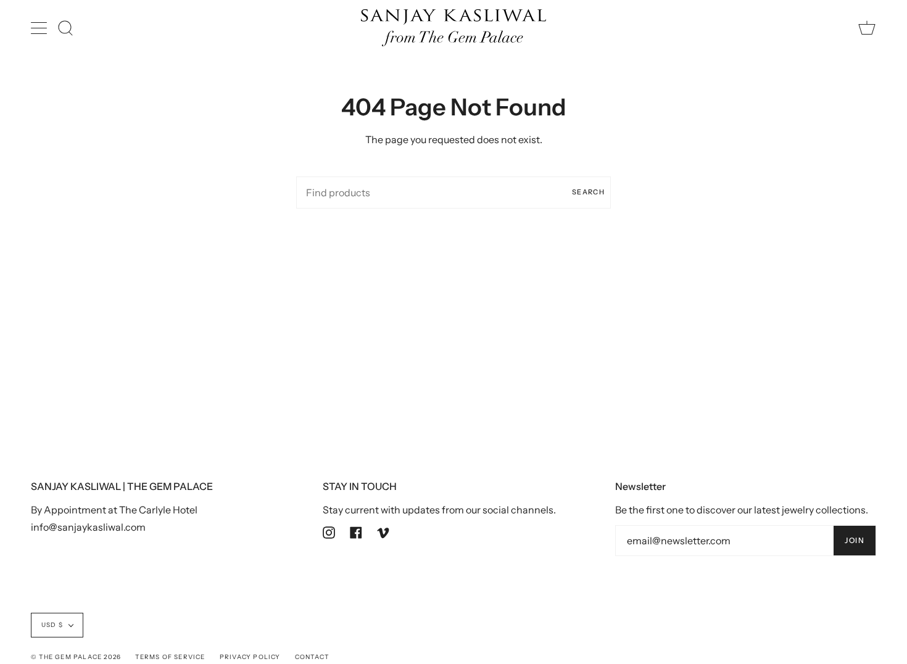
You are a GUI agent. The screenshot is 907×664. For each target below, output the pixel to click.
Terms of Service (170, 657)
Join (854, 540)
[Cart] (867, 28)
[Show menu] (40, 28)
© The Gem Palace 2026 (76, 657)
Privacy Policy (250, 657)
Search (588, 192)
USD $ (52, 625)
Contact (312, 657)
